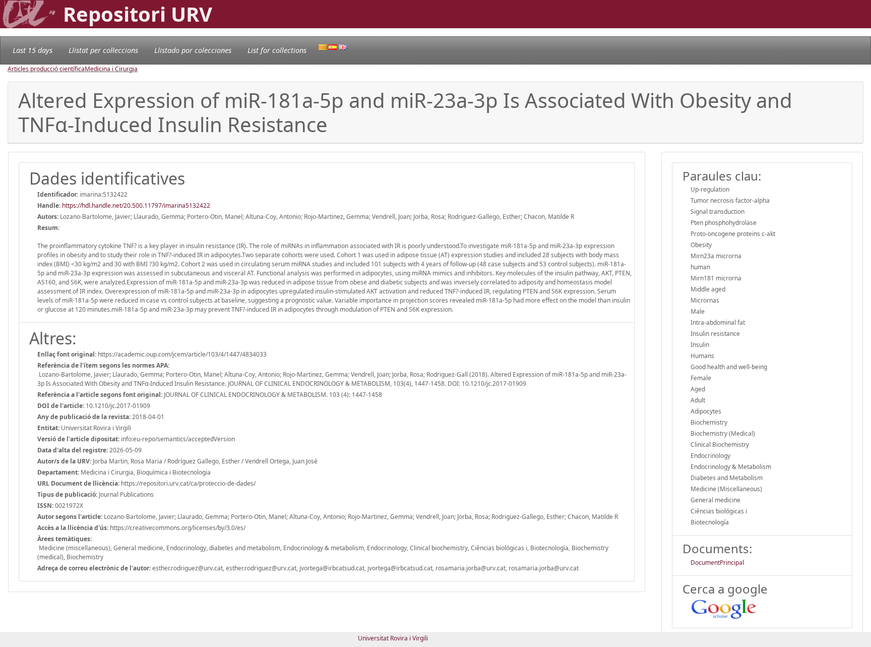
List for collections (276, 50)
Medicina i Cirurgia (111, 69)
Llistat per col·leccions (103, 50)
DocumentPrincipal (717, 562)
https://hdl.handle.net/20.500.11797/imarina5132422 (136, 205)
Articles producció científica (46, 69)
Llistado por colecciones (192, 50)
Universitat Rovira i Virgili (393, 638)
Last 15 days (32, 50)
